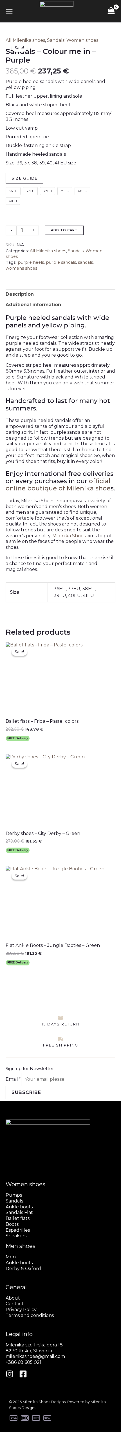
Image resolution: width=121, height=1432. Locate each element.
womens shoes (21, 268)
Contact (15, 1303)
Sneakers (16, 1235)
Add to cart (64, 230)
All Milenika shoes (25, 40)
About (13, 1298)
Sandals (55, 40)
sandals (85, 262)
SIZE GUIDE (24, 178)
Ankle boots (19, 1207)
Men (11, 1256)
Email (13, 1079)
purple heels (31, 262)
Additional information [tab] (33, 304)
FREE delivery (17, 738)
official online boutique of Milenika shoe (58, 484)
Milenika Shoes (69, 535)
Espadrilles (18, 1230)
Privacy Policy (21, 1309)
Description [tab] (20, 294)
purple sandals (61, 262)
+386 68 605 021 (23, 1362)
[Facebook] (23, 1374)
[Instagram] (10, 1374)
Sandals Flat (19, 1212)
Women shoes (82, 40)
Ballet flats (18, 1218)
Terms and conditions (30, 1315)
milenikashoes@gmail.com (35, 1356)
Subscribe (26, 1092)
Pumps (14, 1195)
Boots (12, 1224)
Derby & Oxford (23, 1268)
